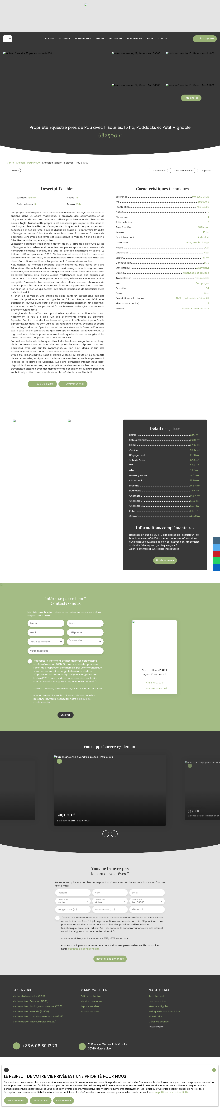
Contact (164, 38)
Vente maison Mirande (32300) (31, 1011)
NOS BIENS (64, 38)
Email (33, 632)
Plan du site (155, 1016)
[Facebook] (146, 1046)
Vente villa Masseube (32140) (30, 996)
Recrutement (156, 996)
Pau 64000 (33, 162)
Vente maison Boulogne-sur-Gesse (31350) (38, 1006)
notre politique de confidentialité (170, 1092)
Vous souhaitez (75, 640)
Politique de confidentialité (164, 1011)
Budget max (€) (67, 909)
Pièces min (138, 909)
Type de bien (100, 900)
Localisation (137, 900)
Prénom (34, 623)
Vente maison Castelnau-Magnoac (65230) (39, 1016)
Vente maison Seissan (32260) (30, 1001)
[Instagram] (153, 1046)
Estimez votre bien (91, 996)
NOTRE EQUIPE (83, 38)
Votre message (39, 650)
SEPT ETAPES (115, 38)
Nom (72, 623)
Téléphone (75, 632)
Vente (10, 162)
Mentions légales (158, 1006)
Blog (150, 38)
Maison (20, 162)
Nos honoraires (158, 1001)
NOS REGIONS (134, 38)
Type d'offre (63, 900)
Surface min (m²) (105, 909)
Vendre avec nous (91, 1001)
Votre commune (40, 641)
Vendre (100, 38)
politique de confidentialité (84, 948)
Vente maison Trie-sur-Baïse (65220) (35, 1021)
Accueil (49, 38)
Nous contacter (90, 1011)
